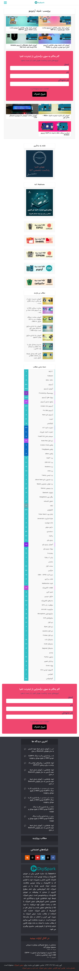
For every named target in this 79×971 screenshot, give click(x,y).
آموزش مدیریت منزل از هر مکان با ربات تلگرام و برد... (34, 301)
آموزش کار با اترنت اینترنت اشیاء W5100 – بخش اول (56, 116)
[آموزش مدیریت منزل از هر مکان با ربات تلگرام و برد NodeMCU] (47, 300)
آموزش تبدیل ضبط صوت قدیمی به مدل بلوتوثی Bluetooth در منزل (41, 750)
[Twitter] (42, 857)
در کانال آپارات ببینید (39, 938)
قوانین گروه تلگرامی (59, 968)
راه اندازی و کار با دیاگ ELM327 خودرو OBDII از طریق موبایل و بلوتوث (41, 757)
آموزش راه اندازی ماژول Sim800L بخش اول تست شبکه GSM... (33, 328)
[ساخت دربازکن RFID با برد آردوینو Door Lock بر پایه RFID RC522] (47, 310)
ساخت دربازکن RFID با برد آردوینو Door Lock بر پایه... (33, 310)
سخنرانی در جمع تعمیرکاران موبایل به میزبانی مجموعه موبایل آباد (41, 946)
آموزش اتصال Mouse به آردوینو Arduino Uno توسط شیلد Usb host (24, 46)
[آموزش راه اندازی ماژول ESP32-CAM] (47, 337)
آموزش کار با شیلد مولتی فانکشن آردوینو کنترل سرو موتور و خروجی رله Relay (56, 46)
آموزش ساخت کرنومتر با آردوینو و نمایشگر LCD (23, 116)
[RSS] (27, 857)
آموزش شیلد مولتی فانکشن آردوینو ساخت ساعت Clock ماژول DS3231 (23, 29)
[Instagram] (48, 857)
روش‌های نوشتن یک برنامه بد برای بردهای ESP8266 (41, 764)
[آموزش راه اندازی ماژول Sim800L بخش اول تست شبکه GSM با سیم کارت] (47, 328)
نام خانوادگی (63, 80)
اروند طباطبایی (49, 763)
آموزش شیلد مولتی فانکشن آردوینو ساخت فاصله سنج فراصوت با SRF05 (55, 29)
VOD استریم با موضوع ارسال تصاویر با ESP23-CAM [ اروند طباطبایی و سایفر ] (40, 954)
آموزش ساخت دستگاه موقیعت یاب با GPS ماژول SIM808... (34, 319)
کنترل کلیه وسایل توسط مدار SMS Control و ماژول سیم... (33, 356)
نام (67, 72)
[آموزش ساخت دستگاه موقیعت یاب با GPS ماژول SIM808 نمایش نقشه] (47, 319)
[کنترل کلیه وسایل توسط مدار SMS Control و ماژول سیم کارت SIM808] (47, 355)
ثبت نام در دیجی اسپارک (30, 968)
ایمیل (66, 64)
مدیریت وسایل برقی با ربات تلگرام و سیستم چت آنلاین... (34, 346)
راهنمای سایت (70, 968)
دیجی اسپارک (18, 965)
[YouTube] (37, 857)
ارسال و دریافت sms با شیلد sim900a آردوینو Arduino (55, 134)
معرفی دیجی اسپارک (45, 968)
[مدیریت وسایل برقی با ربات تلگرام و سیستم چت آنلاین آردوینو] (47, 346)
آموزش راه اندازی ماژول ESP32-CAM (33, 336)
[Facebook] (53, 857)
